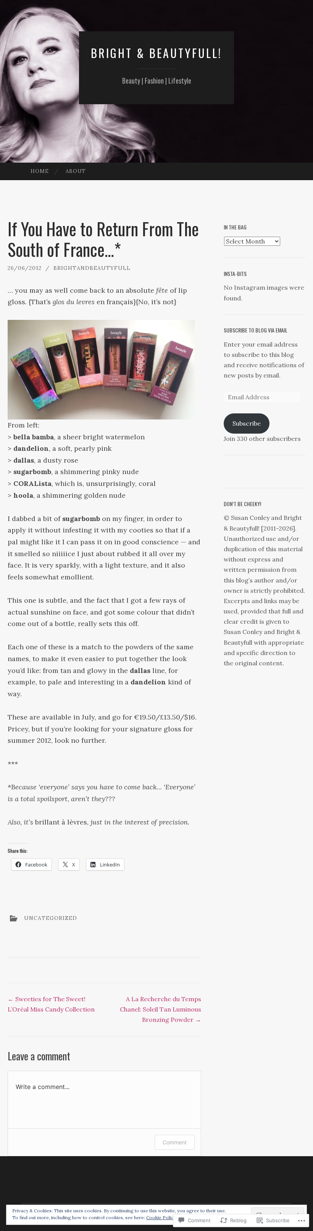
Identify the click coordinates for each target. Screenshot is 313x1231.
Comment (175, 1142)
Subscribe (246, 423)
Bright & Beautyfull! (156, 52)
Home (40, 171)
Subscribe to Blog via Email (255, 330)
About (76, 171)
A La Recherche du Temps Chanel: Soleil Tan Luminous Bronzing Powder (160, 1009)
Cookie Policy (161, 1217)
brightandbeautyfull (92, 268)
